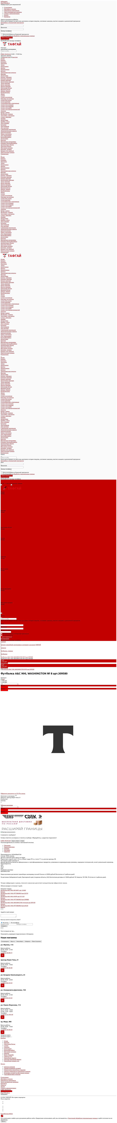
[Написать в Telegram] (6, 57)
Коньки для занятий (7, 151)
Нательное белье (6, 186)
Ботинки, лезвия (6, 149)
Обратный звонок (6, 1091)
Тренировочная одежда (8, 72)
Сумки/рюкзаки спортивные (10, 103)
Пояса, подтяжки (6, 134)
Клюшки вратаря (6, 78)
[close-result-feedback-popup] (2, 928)
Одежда (3, 209)
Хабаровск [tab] (27, 941)
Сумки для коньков (7, 106)
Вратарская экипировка (8, 141)
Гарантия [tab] (7, 851)
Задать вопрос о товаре (18, 840)
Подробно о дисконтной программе (12, 22)
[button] (58, 795)
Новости (3, 1085)
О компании (8, 7)
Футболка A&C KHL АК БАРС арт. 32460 (13, 890)
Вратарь (3, 172)
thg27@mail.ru (5, 3)
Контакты (7, 16)
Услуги (6, 15)
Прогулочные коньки (7, 152)
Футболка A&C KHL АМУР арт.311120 (12, 896)
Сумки (3, 194)
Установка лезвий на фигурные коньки (16, 1073)
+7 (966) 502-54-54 (6, 983)
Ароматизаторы (6, 132)
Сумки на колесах (6, 97)
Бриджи (3, 140)
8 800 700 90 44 (6, 840)
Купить (3, 892)
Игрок (3, 157)
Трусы (2, 65)
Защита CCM (8, 1056)
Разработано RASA (7, 1113)
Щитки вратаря (6, 86)
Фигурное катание (7, 246)
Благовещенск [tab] (5, 941)
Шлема (3, 71)
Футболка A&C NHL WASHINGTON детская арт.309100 (18, 902)
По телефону (15, 922)
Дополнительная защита (9, 131)
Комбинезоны (5, 92)
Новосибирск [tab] (19, 941)
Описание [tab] (7, 845)
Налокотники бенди (7, 145)
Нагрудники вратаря (7, 82)
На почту (5, 922)
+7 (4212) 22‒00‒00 (7, 1014)
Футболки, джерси (7, 114)
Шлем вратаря (5, 85)
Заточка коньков (9, 1067)
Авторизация (5, 39)
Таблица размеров (7, 805)
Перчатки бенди (6, 146)
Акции (3, 1086)
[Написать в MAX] (14, 57)
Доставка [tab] (7, 850)
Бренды (6, 1053)
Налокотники (5, 69)
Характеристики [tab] (9, 847)
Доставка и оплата (10, 9)
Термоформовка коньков (12, 1074)
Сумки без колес (6, 100)
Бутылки (3, 125)
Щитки (3, 68)
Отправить (4, 926)
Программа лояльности (11, 10)
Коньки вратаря (6, 80)
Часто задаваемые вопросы (13, 12)
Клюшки (3, 62)
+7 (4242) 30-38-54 (6, 1029)
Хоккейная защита (10, 1058)
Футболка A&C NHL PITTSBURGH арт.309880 (15, 899)
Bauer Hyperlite (9, 1055)
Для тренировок (6, 135)
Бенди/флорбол (6, 235)
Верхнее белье (5, 89)
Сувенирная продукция (8, 129)
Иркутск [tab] (13, 941)
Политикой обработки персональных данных (83, 1118)
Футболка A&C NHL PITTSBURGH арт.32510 (14, 893)
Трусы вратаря (5, 83)
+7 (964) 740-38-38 (6, 968)
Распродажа (4, 252)
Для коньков (5, 126)
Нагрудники (4, 66)
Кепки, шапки (5, 112)
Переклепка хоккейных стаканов (14, 1070)
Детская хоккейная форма (12, 1059)
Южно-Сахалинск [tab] (36, 941)
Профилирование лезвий (12, 1068)
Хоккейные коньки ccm (11, 1061)
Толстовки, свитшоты (7, 115)
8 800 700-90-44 (6, 54)
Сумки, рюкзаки (6, 117)
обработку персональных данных (24, 36)
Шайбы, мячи (5, 121)
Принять (3, 1121)
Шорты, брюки (5, 91)
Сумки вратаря (5, 101)
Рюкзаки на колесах (7, 98)
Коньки (3, 60)
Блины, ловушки (6, 77)
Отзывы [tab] (6, 848)
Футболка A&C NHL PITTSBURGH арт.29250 (14, 905)
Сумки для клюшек (7, 105)
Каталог (3, 1038)
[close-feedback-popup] (2, 909)
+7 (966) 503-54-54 (6, 998)
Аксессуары (4, 75)
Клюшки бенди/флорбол (9, 143)
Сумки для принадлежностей (10, 109)
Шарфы (3, 118)
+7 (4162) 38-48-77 (6, 953)
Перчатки (4, 63)
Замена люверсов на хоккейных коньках (17, 1071)
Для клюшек (5, 123)
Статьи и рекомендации (12, 13)
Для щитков (5, 128)
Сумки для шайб (6, 108)
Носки (3, 94)
